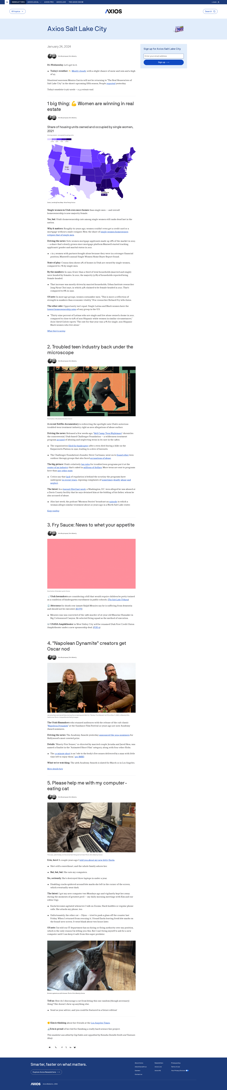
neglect (54, 483)
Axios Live (61, 2)
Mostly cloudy (79, 71)
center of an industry (57, 468)
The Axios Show (76, 2)
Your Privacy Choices (178, 1070)
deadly (116, 480)
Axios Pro (49, 2)
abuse (124, 480)
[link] (50, 1047)
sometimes (107, 480)
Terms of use (175, 1066)
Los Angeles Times (100, 1023)
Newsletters (18, 2)
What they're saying (56, 331)
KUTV (79, 609)
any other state (65, 471)
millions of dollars (92, 468)
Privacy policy (175, 1063)
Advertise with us (141, 1066)
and (129, 480)
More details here (55, 769)
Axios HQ (158, 1070)
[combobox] (34, 2)
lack (68, 477)
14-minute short (62, 754)
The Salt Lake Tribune (118, 600)
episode (113, 502)
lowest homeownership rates (61, 309)
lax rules (85, 464)
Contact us (138, 1074)
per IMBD (79, 757)
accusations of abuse (100, 458)
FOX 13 (97, 627)
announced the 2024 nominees (114, 735)
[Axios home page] (7, 2)
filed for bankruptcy (78, 446)
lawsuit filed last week (74, 489)
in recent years (69, 480)
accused (61, 440)
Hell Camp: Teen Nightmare (108, 433)
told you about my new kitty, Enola (97, 860)
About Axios (139, 1063)
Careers (137, 1070)
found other (123, 455)
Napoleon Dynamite (58, 726)
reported (111, 84)
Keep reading (53, 511)
